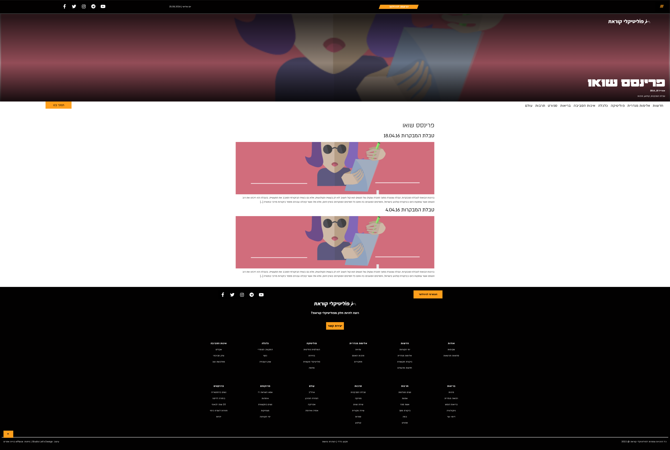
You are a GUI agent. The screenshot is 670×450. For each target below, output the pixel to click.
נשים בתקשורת (265, 404)
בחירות (311, 355)
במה (405, 416)
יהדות (218, 416)
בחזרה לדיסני (218, 398)
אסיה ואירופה (311, 410)
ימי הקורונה (404, 349)
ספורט (552, 105)
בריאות (565, 105)
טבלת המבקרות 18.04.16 (409, 135)
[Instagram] (83, 6)
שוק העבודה (265, 361)
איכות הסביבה (584, 105)
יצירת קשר (335, 326)
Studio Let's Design (42, 441)
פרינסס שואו (626, 83)
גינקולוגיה (451, 410)
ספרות (358, 416)
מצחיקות (265, 410)
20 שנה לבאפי (219, 404)
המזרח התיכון (311, 398)
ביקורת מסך (405, 410)
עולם (528, 105)
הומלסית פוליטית (312, 349)
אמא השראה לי (265, 392)
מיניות (451, 392)
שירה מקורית (358, 410)
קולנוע (647, 96)
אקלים (219, 349)
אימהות (265, 398)
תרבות (640, 96)
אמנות (405, 398)
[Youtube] (103, 6)
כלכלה (603, 105)
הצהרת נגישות (329, 441)
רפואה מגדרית (451, 398)
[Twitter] (74, 6)
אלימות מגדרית (638, 105)
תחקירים (358, 361)
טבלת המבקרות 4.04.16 (409, 210)
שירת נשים (358, 404)
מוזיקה (358, 398)
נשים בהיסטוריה (218, 392)
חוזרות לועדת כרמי (219, 410)
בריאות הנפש (451, 404)
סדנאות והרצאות (451, 355)
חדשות (658, 105)
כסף (265, 355)
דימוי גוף (451, 416)
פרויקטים (265, 386)
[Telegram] (93, 6)
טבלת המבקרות (658, 96)
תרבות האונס (358, 355)
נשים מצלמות (405, 392)
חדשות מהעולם (404, 367)
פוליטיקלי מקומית (311, 361)
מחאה (312, 367)
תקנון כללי (343, 441)
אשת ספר (404, 404)
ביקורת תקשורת (404, 361)
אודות (451, 343)
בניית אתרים (9, 441)
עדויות (358, 349)
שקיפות (451, 349)
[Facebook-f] (64, 6)
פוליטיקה (618, 105)
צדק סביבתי (218, 355)
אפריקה (311, 404)
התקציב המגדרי (265, 349)
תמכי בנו (58, 105)
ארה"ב (312, 392)
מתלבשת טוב (218, 361)
